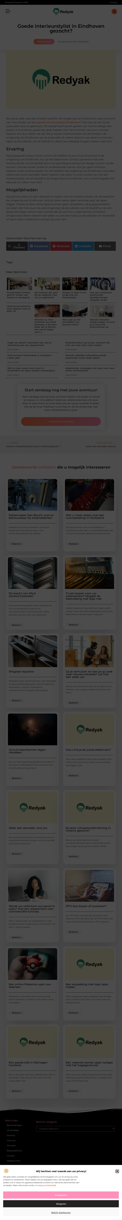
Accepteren (61, 1195)
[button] (117, 1171)
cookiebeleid (49, 1185)
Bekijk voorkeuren (61, 1212)
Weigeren (61, 1204)
